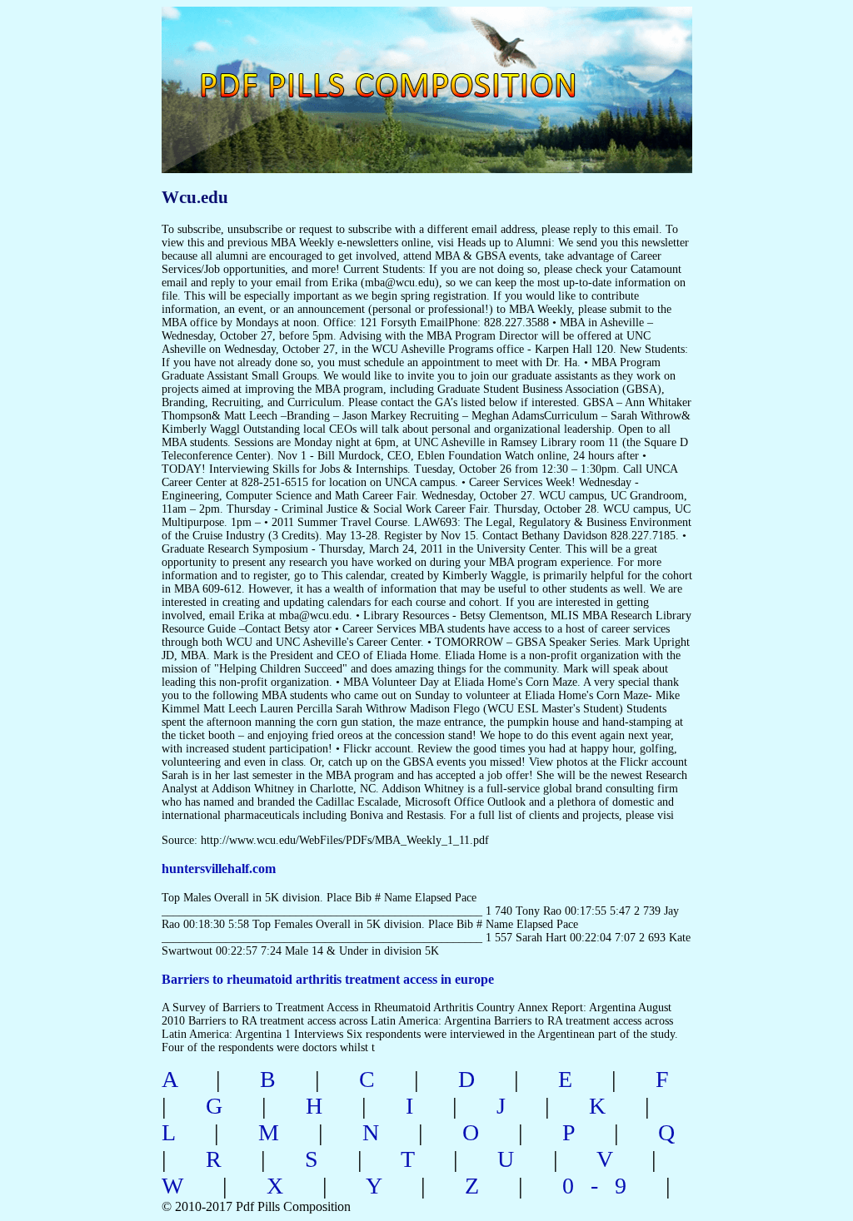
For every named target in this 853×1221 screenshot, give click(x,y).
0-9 (602, 1186)
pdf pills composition (423, 67)
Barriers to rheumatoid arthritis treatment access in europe (328, 979)
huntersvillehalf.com (219, 868)
